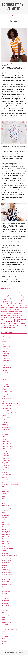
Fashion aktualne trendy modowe (10, 403)
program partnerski (6, 508)
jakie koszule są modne (17, 302)
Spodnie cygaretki (6, 531)
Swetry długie (5, 589)
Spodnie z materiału (6, 543)
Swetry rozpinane (6, 595)
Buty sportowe (5, 386)
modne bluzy (5, 317)
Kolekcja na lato (5, 429)
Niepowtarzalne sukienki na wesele (10, 484)
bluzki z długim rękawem (8, 362)
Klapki (3, 420)
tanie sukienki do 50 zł (22, 325)
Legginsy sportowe (6, 469)
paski (13, 149)
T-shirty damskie (6, 605)
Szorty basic (5, 596)
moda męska (5, 479)
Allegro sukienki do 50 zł (5, 292)
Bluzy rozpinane (6, 376)
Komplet (4, 439)
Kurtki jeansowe (5, 457)
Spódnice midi (5, 527)
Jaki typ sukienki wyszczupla (16, 305)
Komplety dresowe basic (7, 446)
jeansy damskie (5, 413)
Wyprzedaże (5, 636)
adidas (3, 336)
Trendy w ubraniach (6, 622)
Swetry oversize (5, 593)
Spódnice (4, 520)
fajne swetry (7, 298)
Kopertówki (4, 451)
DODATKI (4, 393)
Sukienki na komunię (7, 572)
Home (3, 407)
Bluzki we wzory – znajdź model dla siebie (13, 146)
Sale (3, 514)
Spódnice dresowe (6, 526)
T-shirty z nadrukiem (7, 607)
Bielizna (4, 344)
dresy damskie (5, 394)
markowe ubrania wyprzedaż (20, 315)
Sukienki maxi (5, 565)
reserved (4, 512)
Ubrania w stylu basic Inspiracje (9, 629)
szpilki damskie (5, 603)
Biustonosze (5, 348)
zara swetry (12, 327)
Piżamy (3, 496)
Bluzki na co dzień (6, 358)
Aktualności (4, 339)
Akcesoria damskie (6, 338)
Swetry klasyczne (6, 591)
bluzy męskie (5, 374)
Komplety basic (5, 441)
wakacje (4, 633)
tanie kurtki (4, 325)
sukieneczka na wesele (7, 548)
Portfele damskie (6, 507)
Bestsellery (4, 343)
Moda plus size (5, 481)
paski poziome (9, 68)
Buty (3, 382)
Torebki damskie (6, 615)
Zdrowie (4, 641)
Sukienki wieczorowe (7, 583)
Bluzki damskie (5, 353)
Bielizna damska (6, 346)
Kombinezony (5, 436)
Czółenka (4, 389)
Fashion (4, 401)
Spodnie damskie (6, 533)
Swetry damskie (5, 588)
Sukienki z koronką (6, 584)
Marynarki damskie (6, 474)
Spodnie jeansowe (6, 538)
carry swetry (4, 296)
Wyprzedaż (4, 634)
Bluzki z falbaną (5, 363)
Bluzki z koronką (6, 365)
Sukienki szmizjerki (6, 579)
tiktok (3, 608)
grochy (24, 147)
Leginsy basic (5, 470)
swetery (3, 323)
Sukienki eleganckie (6, 558)
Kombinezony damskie (7, 438)
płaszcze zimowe (6, 501)
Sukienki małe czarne (7, 564)
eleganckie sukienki (6, 398)
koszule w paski (20, 67)
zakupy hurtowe (5, 640)
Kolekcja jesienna (6, 426)
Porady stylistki (5, 505)
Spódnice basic (5, 522)
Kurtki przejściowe (6, 460)
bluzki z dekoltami (21, 225)
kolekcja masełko (6, 427)
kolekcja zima (5, 434)
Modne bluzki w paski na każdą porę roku (13, 223)
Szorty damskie (5, 598)
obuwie (3, 486)
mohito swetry (13, 317)
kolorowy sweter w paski (5, 307)
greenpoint (13, 297)
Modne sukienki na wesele (8, 483)
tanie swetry (4, 327)
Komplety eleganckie (7, 448)
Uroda (3, 631)
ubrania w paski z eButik (7, 79)
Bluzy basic (4, 369)
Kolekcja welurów (6, 431)
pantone (4, 493)
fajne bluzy (11, 296)
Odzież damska (5, 488)
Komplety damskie (6, 443)
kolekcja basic (5, 424)
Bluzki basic (4, 351)
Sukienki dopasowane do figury (9, 555)
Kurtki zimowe (5, 465)
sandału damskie (6, 515)
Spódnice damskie (6, 524)
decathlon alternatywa (7, 391)
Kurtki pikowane (6, 458)
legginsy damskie (6, 467)
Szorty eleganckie (6, 600)
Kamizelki (4, 415)
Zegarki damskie (6, 643)
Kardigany (4, 419)
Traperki (4, 617)
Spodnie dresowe (6, 534)
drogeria (4, 396)
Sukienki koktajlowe (6, 562)
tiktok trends (5, 610)
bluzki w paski (14, 67)
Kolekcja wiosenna (6, 432)
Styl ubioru (4, 545)
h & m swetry (10, 299)
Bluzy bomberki (5, 370)
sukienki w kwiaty (6, 581)
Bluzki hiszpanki (6, 355)
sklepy (3, 519)
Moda (4, 67)
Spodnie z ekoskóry (6, 541)
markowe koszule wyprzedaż (16, 311)
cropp (3, 388)
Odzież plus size (6, 489)
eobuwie (4, 400)
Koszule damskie (6, 453)
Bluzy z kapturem (6, 377)
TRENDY (4, 619)
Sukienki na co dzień (7, 571)
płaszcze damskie (6, 500)
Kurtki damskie (5, 455)
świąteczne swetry (19, 327)
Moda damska (5, 477)
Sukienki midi (5, 567)
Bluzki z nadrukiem (6, 367)
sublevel (4, 546)
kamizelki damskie (6, 417)
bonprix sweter (21, 292)
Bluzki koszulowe (6, 357)
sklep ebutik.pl (11, 321)
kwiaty (10, 149)
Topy (3, 612)
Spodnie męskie (5, 539)
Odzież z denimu (6, 491)
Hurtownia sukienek (6, 408)
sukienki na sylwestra (7, 574)
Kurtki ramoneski (6, 464)
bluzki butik (13, 147)
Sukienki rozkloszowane (7, 577)
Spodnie (4, 529)
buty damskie (5, 384)
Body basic (4, 379)
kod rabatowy (5, 422)
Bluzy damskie (5, 372)
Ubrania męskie (5, 627)
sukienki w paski (22, 68)
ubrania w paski (4, 69)
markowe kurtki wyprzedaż (8, 313)
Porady (3, 503)
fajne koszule (19, 296)
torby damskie (5, 614)
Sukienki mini (5, 569)
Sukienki (4, 550)
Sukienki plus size (6, 576)
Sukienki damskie (6, 553)
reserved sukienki (15, 319)
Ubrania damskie (6, 626)
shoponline (4, 517)
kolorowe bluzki (5, 149)
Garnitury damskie (6, 405)
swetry (3, 586)
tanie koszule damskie (19, 323)
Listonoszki (4, 472)
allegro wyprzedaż (14, 292)
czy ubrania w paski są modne (7, 226)
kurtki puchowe (5, 462)
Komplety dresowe (6, 445)
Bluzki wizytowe (5, 360)
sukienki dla (22, 321)
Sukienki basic (5, 552)
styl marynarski (15, 68)
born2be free (5, 381)
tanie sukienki (12, 325)
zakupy (3, 638)
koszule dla (13, 307)
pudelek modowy (6, 510)
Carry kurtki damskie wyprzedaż (17, 294)
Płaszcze (4, 498)
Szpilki (3, 602)
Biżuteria (4, 350)
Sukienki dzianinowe (7, 557)
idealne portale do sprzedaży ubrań (10, 412)
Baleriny (4, 341)
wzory (16, 149)
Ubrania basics (5, 624)
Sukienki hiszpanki (6, 560)
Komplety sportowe (6, 450)
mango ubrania (19, 307)
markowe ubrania (10, 315)
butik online (4, 294)
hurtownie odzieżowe (7, 410)
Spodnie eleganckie (6, 536)
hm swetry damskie (17, 299)
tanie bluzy (9, 324)
